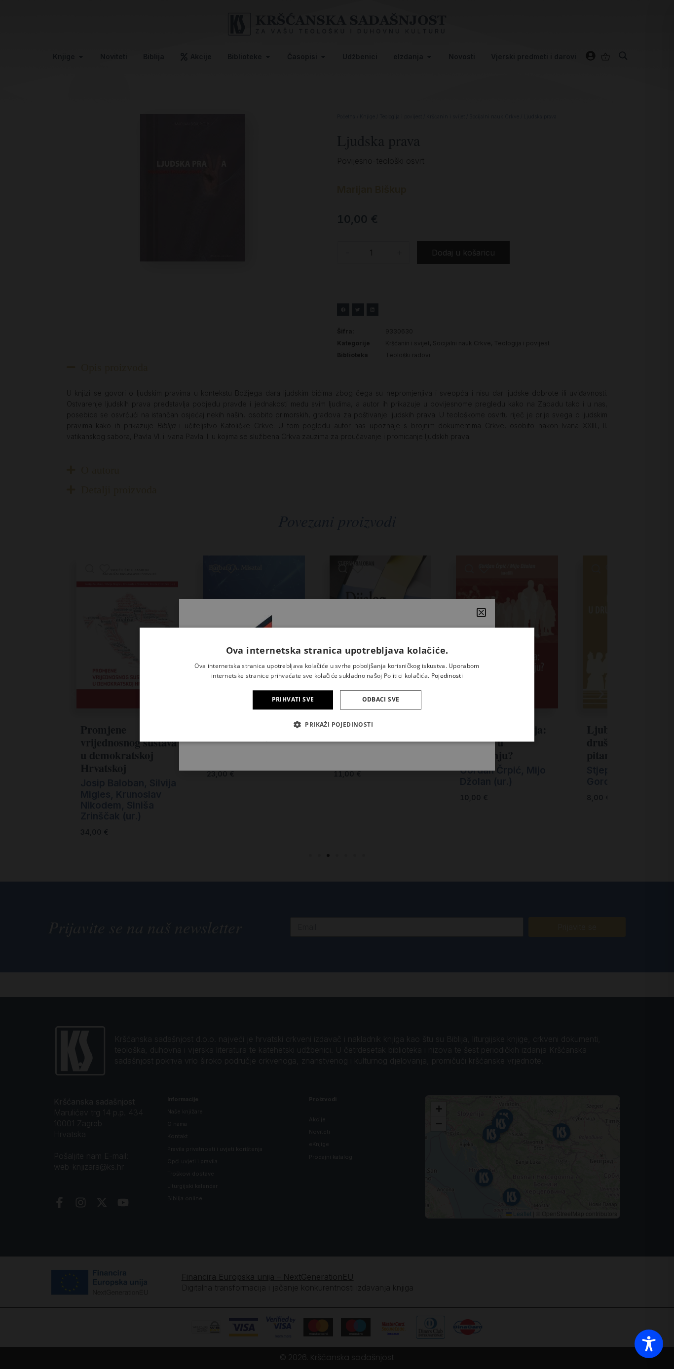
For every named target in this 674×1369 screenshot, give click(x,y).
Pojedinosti (447, 675)
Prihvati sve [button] (293, 700)
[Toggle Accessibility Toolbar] (649, 1344)
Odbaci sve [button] (381, 700)
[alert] (337, 684)
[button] (337, 724)
